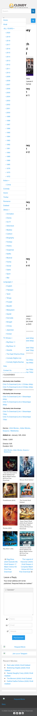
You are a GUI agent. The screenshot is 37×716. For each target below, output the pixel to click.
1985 (8, 164)
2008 (8, 80)
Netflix (8, 254)
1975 (8, 172)
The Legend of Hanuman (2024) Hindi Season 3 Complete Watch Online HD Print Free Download (26, 565)
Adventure (10, 226)
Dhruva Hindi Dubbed (26, 480)
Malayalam (10, 310)
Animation (10, 214)
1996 (8, 128)
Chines (9, 326)
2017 (8, 44)
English (9, 286)
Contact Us (7, 370)
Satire (8, 269)
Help (5, 366)
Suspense (10, 250)
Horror (5, 193)
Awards (9, 350)
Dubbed (6, 205)
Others (5, 209)
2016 (8, 48)
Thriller (5, 197)
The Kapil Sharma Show (15, 354)
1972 (8, 176)
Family (8, 262)
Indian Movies (25, 428)
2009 (8, 76)
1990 (8, 152)
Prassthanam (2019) (9, 500)
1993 (8, 140)
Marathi (9, 306)
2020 (8, 32)
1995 (8, 132)
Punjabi (9, 302)
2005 (8, 92)
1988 (8, 160)
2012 (8, 64)
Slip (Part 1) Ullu (8, 549)
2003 (8, 100)
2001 (8, 108)
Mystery (9, 230)
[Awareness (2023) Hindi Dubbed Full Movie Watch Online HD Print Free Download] (27, 538)
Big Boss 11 (10, 342)
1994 (8, 136)
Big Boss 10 (10, 346)
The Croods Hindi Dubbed (25, 501)
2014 (8, 56)
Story (4, 704)
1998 (8, 120)
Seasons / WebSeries (11, 431)
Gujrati (8, 314)
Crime (8, 184)
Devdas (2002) (7, 528)
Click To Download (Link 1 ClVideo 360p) (18, 384)
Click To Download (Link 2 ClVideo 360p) (18, 387)
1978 (8, 168)
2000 (8, 112)
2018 (8, 40)
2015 (8, 52)
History (9, 245)
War (7, 277)
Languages (7, 282)
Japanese (10, 330)
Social (8, 265)
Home (5, 20)
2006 (8, 88)
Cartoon (9, 234)
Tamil (8, 294)
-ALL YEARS (8, 28)
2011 (8, 68)
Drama (8, 218)
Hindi (5, 24)
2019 (8, 36)
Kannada (9, 318)
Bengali (9, 322)
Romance (6, 201)
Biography (10, 237)
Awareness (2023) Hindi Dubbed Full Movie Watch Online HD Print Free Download (26, 551)
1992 (8, 144)
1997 (8, 124)
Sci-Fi (8, 222)
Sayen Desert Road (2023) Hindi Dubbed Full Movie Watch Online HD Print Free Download (26, 525)
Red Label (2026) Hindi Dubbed (18, 665)
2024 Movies (14, 428)
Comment (11, 590)
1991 (8, 148)
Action (5, 180)
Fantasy (9, 242)
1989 (8, 156)
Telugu (8, 298)
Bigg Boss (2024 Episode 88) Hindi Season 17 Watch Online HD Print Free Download (11, 565)
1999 (8, 116)
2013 (8, 60)
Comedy (6, 188)
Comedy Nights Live (13, 358)
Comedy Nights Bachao (15, 362)
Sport (8, 273)
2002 (8, 104)
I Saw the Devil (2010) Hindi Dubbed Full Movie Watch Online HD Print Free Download (10, 476)
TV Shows (7, 338)
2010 (8, 72)
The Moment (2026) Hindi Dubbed (19, 678)
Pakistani (9, 290)
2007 (8, 84)
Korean (9, 334)
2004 (8, 96)
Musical (9, 257)
